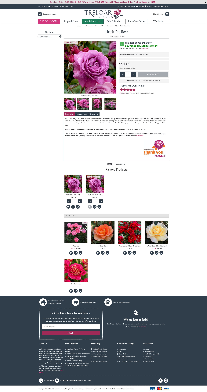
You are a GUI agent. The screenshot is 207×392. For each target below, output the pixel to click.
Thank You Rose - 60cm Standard (95, 194)
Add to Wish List (134, 80)
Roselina (76, 246)
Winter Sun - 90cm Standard (157, 246)
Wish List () (148, 356)
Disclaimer (94, 114)
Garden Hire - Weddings (126, 356)
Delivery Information (99, 354)
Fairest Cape (103, 246)
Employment (122, 359)
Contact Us (122, 349)
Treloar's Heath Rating (74, 360)
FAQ (120, 351)
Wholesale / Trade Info (100, 356)
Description (69, 114)
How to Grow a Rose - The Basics (78, 353)
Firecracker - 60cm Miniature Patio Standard (130, 246)
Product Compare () (151, 354)
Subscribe (71, 333)
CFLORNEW (120, 164)
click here (139, 135)
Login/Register (149, 351)
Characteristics (81, 114)
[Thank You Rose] (90, 67)
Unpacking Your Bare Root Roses (78, 363)
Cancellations (123, 354)
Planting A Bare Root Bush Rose (77, 365)
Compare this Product (152, 80)
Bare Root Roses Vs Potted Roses (75, 350)
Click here (145, 49)
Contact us (142, 327)
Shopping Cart (149, 361)
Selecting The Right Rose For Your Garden (76, 357)
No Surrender (76, 284)
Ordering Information (100, 351)
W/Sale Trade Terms (100, 349)
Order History (149, 359)
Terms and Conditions (100, 361)
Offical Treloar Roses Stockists (128, 361)
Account (147, 349)
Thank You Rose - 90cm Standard (73, 194)
